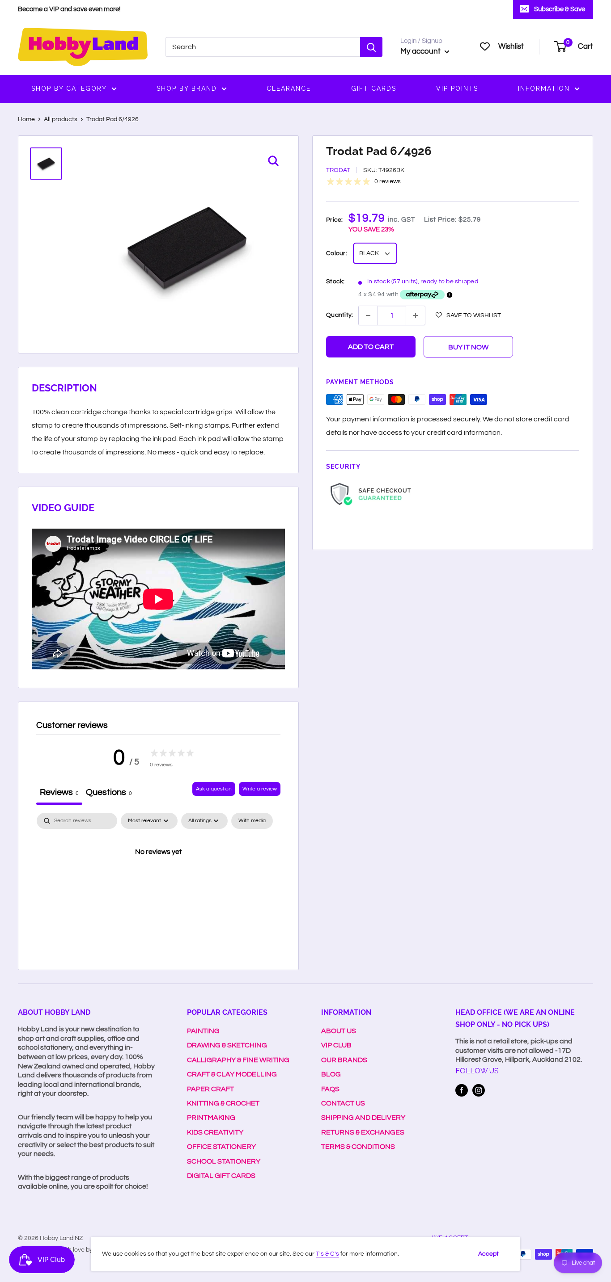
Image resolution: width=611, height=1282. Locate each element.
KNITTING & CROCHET (223, 1103)
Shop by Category (69, 88)
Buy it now (468, 347)
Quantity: (339, 315)
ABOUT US (338, 1030)
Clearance (289, 88)
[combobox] (262, 47)
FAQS (330, 1089)
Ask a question (214, 789)
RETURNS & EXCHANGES (362, 1132)
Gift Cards (373, 88)
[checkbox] (252, 821)
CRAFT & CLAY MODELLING (232, 1074)
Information (544, 88)
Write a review (259, 789)
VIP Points (457, 88)
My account (421, 51)
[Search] (371, 47)
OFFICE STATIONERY (221, 1146)
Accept (488, 1254)
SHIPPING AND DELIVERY (363, 1117)
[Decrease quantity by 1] (368, 315)
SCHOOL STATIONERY (223, 1161)
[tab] (109, 793)
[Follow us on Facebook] (461, 1090)
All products (60, 119)
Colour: (336, 254)
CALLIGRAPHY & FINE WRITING (238, 1059)
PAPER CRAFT (210, 1089)
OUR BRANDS (344, 1059)
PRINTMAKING (211, 1117)
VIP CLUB (336, 1045)
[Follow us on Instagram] (478, 1090)
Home (26, 119)
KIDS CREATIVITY (215, 1132)
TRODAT (338, 171)
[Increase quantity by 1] (415, 315)
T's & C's (327, 1254)
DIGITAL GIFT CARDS (221, 1175)
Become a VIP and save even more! (69, 9)
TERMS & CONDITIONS (358, 1146)
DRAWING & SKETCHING (227, 1045)
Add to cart (371, 346)
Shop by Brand (187, 88)
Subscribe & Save (559, 9)
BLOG (331, 1074)
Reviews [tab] (59, 792)
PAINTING (203, 1030)
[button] (468, 315)
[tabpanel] (158, 882)
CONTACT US (343, 1103)
